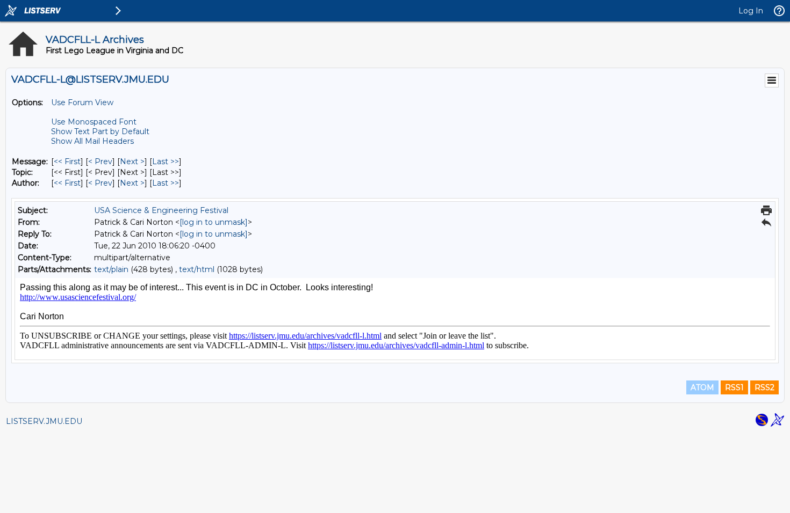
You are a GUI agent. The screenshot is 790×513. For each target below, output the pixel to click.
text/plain (111, 269)
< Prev (100, 161)
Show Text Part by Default (100, 131)
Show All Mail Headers (92, 141)
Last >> (165, 161)
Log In (750, 11)
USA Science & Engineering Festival (161, 210)
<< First (67, 161)
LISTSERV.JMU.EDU (44, 421)
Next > (132, 161)
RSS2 (764, 387)
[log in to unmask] (213, 222)
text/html (196, 269)
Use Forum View (82, 102)
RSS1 (734, 387)
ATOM (702, 387)
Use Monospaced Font (94, 122)
